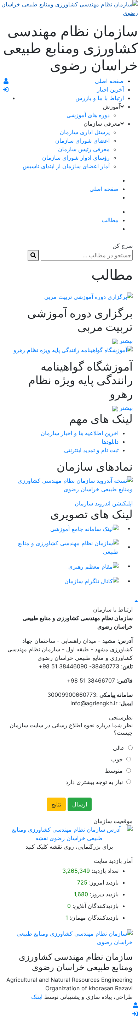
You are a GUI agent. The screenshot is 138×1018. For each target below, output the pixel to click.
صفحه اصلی (109, 80)
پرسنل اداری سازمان (85, 132)
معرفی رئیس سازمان (84, 149)
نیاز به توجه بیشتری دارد (94, 782)
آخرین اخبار (110, 89)
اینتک (37, 996)
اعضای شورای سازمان (82, 140)
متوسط (114, 770)
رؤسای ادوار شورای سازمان (76, 157)
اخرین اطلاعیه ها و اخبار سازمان (80, 433)
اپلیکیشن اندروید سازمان (104, 503)
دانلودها (110, 441)
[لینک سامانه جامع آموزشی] (84, 528)
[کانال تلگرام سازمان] (91, 580)
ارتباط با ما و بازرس (99, 98)
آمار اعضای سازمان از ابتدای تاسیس (66, 166)
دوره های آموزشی (88, 115)
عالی (119, 747)
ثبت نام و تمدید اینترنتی (91, 450)
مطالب (110, 220)
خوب (117, 759)
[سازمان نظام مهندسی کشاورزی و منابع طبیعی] (62, 546)
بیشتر (125, 340)
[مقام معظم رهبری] (93, 565)
